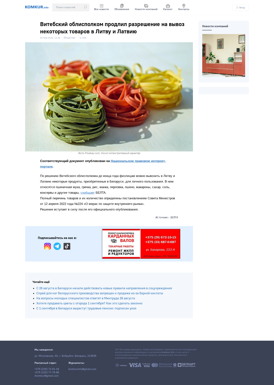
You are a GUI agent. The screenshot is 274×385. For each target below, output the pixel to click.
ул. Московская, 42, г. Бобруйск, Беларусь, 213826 (65, 356)
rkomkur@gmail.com (46, 376)
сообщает (88, 192)
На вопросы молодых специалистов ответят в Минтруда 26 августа (85, 298)
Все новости (101, 9)
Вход (242, 7)
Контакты (183, 9)
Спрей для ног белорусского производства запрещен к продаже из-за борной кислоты (99, 293)
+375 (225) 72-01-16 (46, 369)
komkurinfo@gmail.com (82, 369)
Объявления (121, 9)
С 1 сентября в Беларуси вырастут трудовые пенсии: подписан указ (86, 308)
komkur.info (168, 352)
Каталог (168, 9)
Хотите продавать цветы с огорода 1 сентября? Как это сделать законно (89, 303)
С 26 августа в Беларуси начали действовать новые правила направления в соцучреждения (104, 288)
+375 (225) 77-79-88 (46, 372)
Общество (69, 37)
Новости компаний (146, 9)
